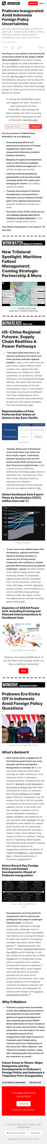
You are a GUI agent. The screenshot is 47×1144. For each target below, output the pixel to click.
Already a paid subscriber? (23, 1110)
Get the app (35, 1133)
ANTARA (21, 308)
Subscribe (33, 3)
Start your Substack (17, 1133)
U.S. (43, 820)
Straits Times (31, 308)
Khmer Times (33, 311)
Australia (31, 820)
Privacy (32, 1124)
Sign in (42, 3)
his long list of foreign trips (19, 787)
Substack (11, 1139)
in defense (23, 794)
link (30, 405)
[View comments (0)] (12, 47)
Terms (38, 1124)
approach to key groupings (28, 784)
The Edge (23, 311)
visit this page (17, 76)
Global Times (14, 311)
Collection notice (23, 1127)
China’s (9, 817)
